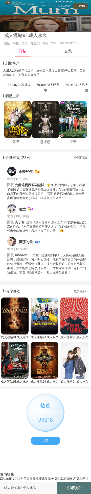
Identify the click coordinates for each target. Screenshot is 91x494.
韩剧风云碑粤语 (65, 479)
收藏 (82, 6)
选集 (68, 51)
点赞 (45, 440)
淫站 (15, 70)
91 (65, 70)
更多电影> (81, 291)
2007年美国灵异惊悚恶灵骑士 (33, 479)
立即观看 (74, 487)
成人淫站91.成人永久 (14, 337)
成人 (9, 70)
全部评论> (81, 158)
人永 (21, 75)
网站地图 (6, 479)
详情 (23, 51)
